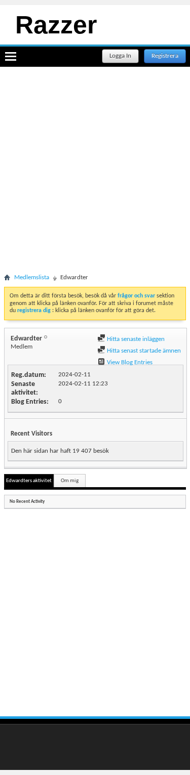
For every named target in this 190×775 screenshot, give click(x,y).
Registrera (164, 56)
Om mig (70, 481)
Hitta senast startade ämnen (143, 351)
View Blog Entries (129, 362)
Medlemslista (31, 277)
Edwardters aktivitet (29, 481)
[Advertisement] (95, 177)
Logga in (120, 56)
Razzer (56, 25)
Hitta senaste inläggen (135, 339)
